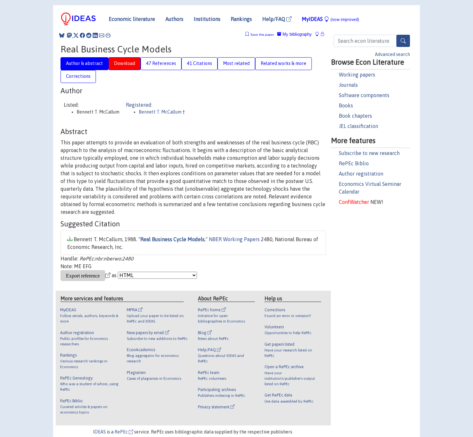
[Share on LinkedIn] (95, 35)
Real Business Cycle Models (172, 239)
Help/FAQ (274, 19)
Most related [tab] (236, 63)
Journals (348, 85)
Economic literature (132, 19)
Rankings (241, 19)
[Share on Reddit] (88, 35)
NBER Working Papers (234, 239)
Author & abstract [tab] (84, 63)
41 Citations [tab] (199, 63)
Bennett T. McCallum (160, 111)
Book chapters (355, 116)
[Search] (403, 41)
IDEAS (99, 431)
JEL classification (358, 126)
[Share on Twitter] (76, 35)
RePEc (122, 431)
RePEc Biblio (354, 163)
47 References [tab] (161, 63)
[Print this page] (108, 35)
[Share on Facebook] (82, 35)
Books (346, 105)
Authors (174, 19)
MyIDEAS (330, 19)
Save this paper (262, 34)
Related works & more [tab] (283, 63)
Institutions (207, 19)
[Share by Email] (101, 35)
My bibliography (296, 34)
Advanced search (392, 54)
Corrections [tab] (78, 76)
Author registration (361, 174)
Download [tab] (124, 63)
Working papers (357, 74)
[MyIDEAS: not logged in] (319, 34)
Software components (364, 95)
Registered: (139, 105)
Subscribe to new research (369, 153)
